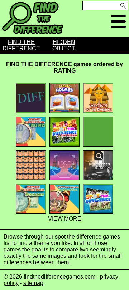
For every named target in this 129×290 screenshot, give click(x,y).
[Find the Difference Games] (32, 34)
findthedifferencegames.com (59, 277)
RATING (65, 71)
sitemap (33, 283)
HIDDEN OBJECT (63, 45)
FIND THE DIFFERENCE (21, 45)
